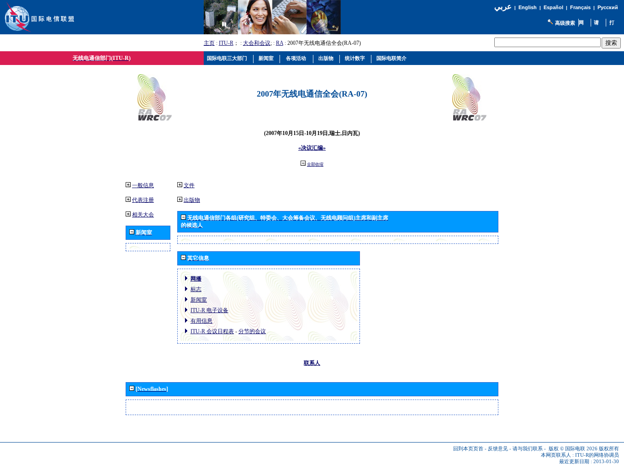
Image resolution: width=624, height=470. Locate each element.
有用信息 (201, 321)
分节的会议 (252, 331)
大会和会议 (256, 43)
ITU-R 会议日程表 (212, 331)
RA (279, 43)
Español (553, 7)
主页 (209, 43)
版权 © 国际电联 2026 (573, 448)
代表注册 (143, 200)
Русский (608, 7)
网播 (195, 279)
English (527, 7)
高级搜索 (565, 23)
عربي (503, 6)
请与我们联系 (528, 448)
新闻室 (198, 300)
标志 (195, 289)
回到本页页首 (468, 448)
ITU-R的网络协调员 (597, 455)
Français (580, 7)
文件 (189, 185)
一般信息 (143, 185)
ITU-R (226, 43)
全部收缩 (315, 164)
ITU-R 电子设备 (209, 310)
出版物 (192, 200)
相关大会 (143, 214)
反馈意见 (498, 448)
